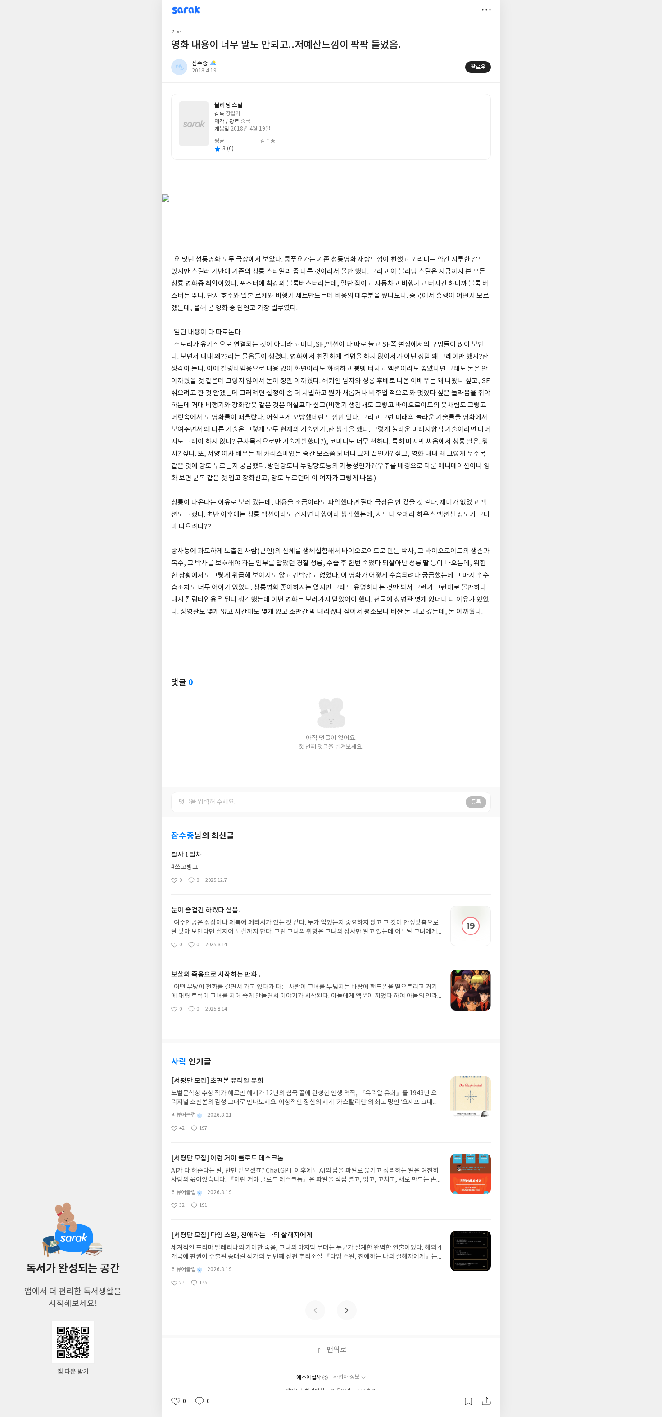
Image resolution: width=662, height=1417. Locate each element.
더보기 (486, 9)
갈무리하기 (468, 1401)
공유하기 (486, 1401)
